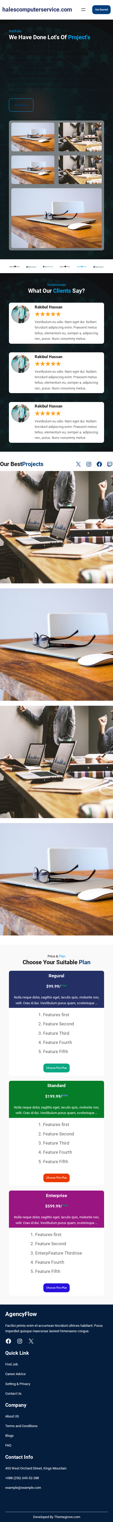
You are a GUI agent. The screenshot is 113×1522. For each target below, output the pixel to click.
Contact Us (13, 1393)
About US (12, 1416)
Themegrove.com (67, 1517)
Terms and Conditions (21, 1426)
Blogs (9, 1436)
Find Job (11, 1364)
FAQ (8, 1445)
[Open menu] (83, 10)
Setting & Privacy (17, 1384)
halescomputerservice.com (37, 9)
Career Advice (15, 1374)
